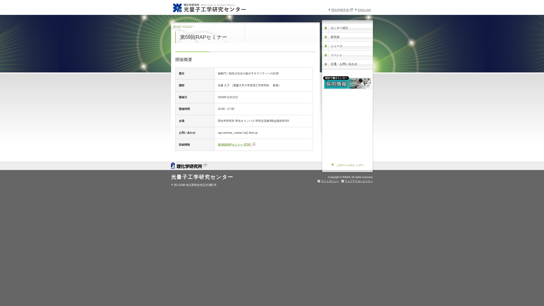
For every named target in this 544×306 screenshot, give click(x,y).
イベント (187, 26)
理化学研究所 (340, 10)
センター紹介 (339, 28)
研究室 (335, 37)
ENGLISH (364, 10)
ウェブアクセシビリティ (359, 181)
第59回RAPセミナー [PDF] (235, 144)
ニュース (337, 46)
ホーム (176, 26)
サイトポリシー (330, 181)
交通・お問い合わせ (344, 64)
